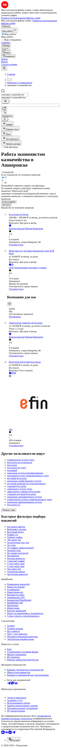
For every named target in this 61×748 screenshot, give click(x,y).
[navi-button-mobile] (4, 68)
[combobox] (15, 94)
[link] (6, 52)
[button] (4, 59)
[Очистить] (5, 101)
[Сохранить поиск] (4, 109)
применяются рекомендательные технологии (26, 717)
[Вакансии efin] (33, 403)
